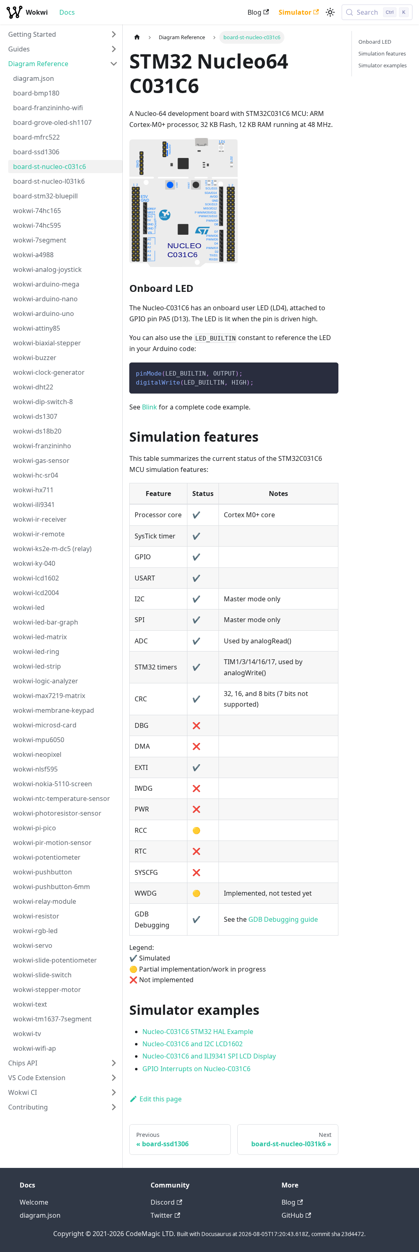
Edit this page (161, 1098)
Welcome (34, 1202)
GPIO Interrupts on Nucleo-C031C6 (196, 1068)
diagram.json (40, 1215)
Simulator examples (382, 65)
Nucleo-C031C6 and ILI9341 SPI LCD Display (209, 1056)
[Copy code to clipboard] (328, 372)
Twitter (162, 1215)
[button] (63, 34)
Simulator (295, 12)
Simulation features (382, 53)
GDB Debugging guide (283, 919)
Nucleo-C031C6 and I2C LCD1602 (192, 1043)
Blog (254, 12)
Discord (163, 1202)
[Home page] (137, 37)
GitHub (293, 1215)
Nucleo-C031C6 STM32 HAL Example (197, 1031)
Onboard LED (374, 41)
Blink (149, 407)
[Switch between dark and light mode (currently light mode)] (330, 12)
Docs (67, 12)
